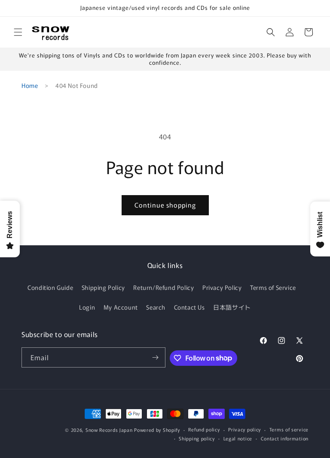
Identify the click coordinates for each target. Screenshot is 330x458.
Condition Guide (50, 287)
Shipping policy (197, 438)
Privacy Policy (221, 287)
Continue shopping (165, 204)
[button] (18, 32)
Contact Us (189, 307)
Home (29, 85)
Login (87, 307)
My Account (121, 307)
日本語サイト (232, 307)
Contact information (285, 438)
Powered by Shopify (157, 429)
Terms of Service (273, 287)
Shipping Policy (103, 287)
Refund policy (204, 429)
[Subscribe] (155, 357)
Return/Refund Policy (163, 287)
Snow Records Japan (109, 429)
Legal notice (237, 438)
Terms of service (289, 429)
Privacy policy (244, 429)
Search (155, 307)
